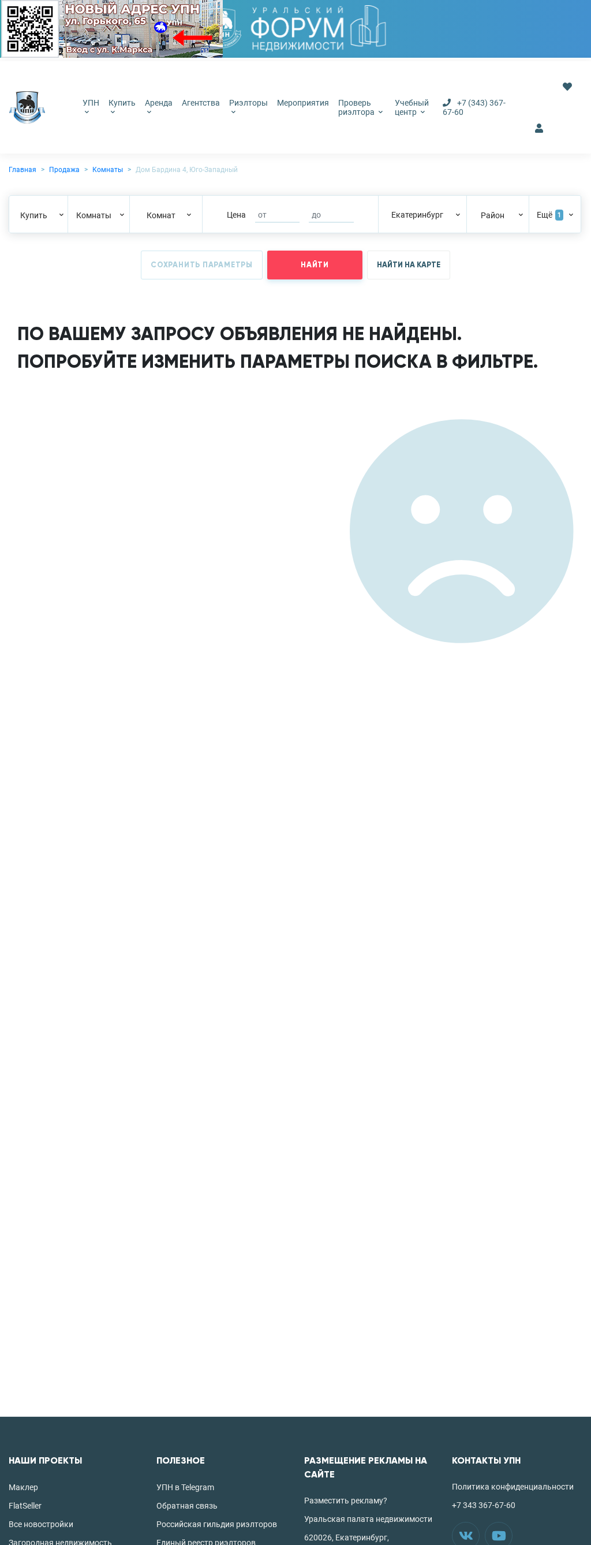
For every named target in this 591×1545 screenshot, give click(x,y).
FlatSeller (25, 1505)
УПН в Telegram (185, 1487)
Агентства (201, 102)
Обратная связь (187, 1505)
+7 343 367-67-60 (483, 1505)
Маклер (23, 1487)
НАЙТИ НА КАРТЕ (408, 265)
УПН (91, 102)
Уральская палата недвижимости (368, 1519)
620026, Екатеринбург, (346, 1537)
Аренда (159, 102)
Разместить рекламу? (345, 1500)
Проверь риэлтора (357, 107)
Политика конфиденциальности (513, 1486)
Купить (122, 102)
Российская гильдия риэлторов (216, 1524)
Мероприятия (303, 102)
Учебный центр (412, 107)
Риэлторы (248, 102)
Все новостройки (41, 1524)
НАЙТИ (315, 265)
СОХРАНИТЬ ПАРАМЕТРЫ (202, 265)
